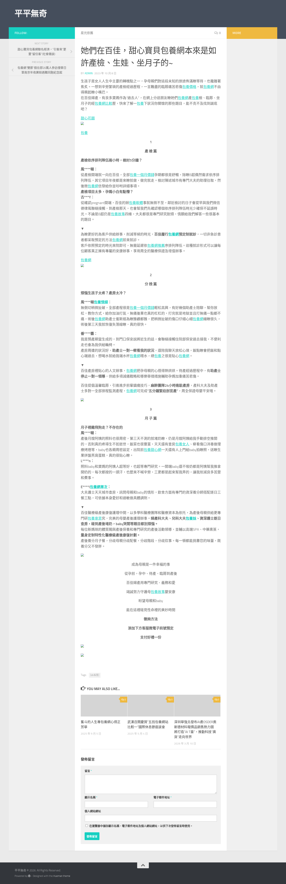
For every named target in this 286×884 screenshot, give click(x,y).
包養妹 (191, 518)
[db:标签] (94, 675)
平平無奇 (31, 13)
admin (89, 73)
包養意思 (95, 518)
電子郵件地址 (163, 797)
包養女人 (182, 444)
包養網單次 (98, 487)
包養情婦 (101, 302)
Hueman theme (61, 875)
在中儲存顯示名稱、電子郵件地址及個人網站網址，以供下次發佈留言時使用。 (141, 826)
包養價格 (189, 87)
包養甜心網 (152, 450)
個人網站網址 (93, 811)
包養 (195, 98)
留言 (88, 771)
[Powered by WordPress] (29, 876)
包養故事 (118, 214)
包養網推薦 (156, 245)
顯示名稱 (91, 797)
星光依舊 (87, 33)
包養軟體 (136, 203)
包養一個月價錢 (142, 175)
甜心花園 (88, 118)
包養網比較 (103, 103)
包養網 (208, 87)
